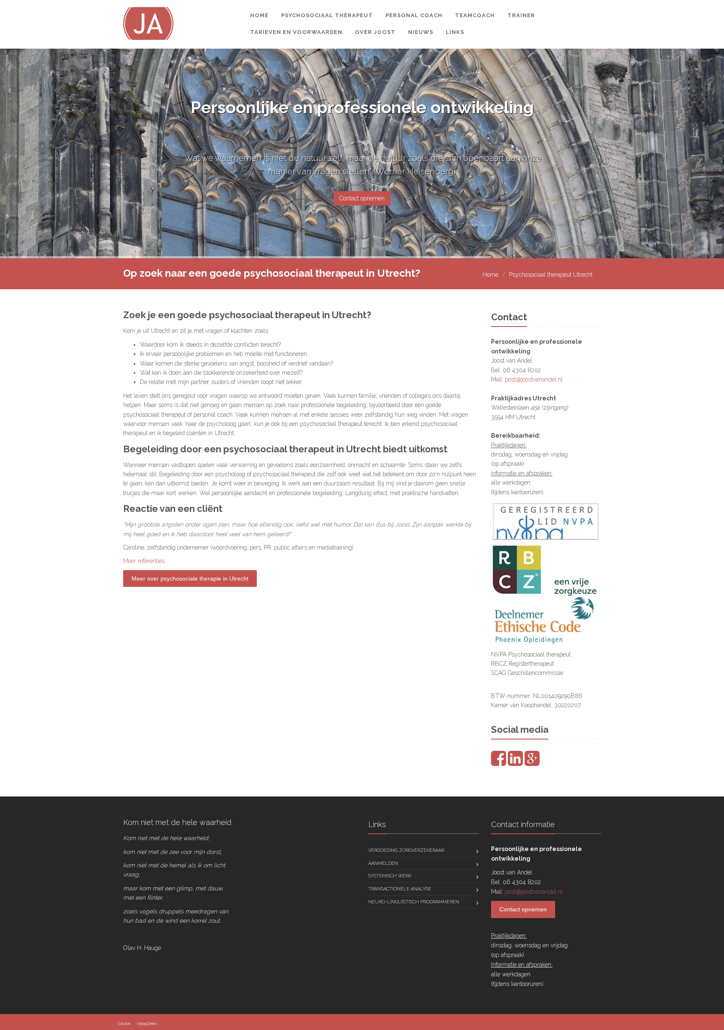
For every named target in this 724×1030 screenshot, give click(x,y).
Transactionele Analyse (399, 889)
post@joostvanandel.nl (534, 379)
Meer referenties (144, 561)
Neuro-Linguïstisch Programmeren (413, 902)
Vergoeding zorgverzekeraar (406, 850)
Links (455, 32)
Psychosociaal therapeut (327, 15)
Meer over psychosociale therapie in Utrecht (190, 578)
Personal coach (413, 15)
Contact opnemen (362, 198)
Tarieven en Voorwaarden (296, 32)
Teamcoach (475, 15)
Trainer (521, 15)
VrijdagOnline (147, 1024)
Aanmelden (383, 863)
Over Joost (375, 32)
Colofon (124, 1024)
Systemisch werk (389, 876)
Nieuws (420, 32)
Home (259, 15)
